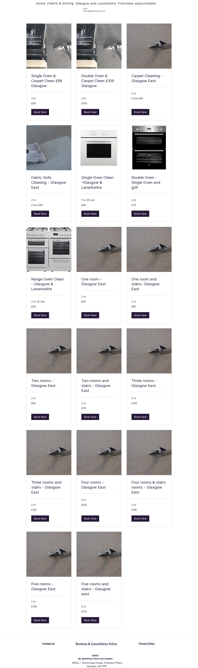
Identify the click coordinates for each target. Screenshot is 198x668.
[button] (40, 112)
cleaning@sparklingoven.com (94, 11)
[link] (49, 80)
